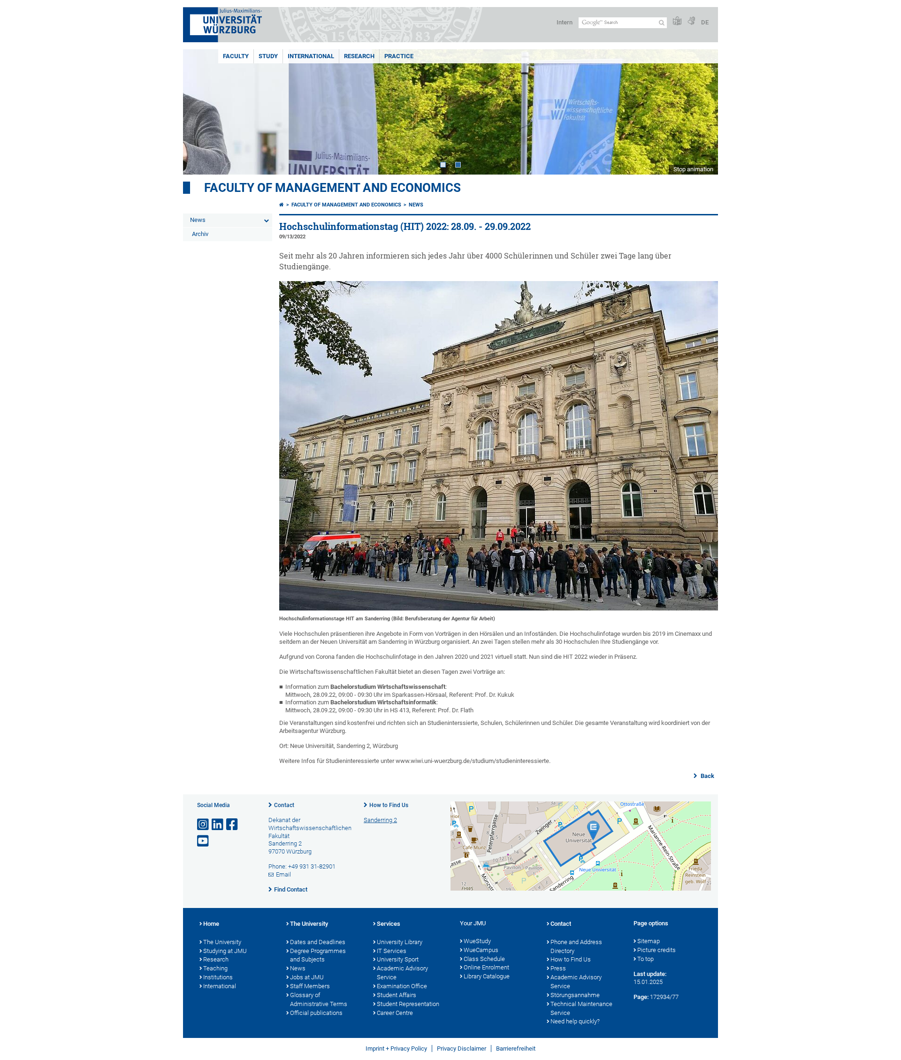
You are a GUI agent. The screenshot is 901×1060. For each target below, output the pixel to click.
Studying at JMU (225, 950)
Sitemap (648, 941)
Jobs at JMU (307, 977)
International (311, 56)
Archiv (200, 233)
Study (268, 56)
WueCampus (481, 949)
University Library (399, 942)
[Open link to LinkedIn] (218, 824)
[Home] (281, 205)
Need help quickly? (575, 1021)
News (198, 219)
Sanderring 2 (380, 820)
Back (706, 775)
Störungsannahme (575, 995)
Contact (284, 805)
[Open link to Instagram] (203, 824)
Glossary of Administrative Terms (318, 999)
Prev (199, 112)
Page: (641, 996)
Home (211, 923)
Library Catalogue (487, 976)
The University (222, 942)
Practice (398, 56)
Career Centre (395, 1012)
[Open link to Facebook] (232, 824)
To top (645, 958)
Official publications (316, 1012)
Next (701, 112)
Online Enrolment (486, 967)
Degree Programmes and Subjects (318, 955)
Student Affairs (396, 995)
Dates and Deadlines (317, 942)
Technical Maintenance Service (581, 1008)
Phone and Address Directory (576, 946)
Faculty (236, 56)
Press (558, 968)
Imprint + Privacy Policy (396, 1048)
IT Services (391, 950)
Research (359, 56)
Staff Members (310, 986)
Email (283, 874)
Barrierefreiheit (515, 1048)
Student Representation (408, 1003)
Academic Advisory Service (402, 973)
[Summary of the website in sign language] (691, 21)
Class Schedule (484, 958)
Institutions (218, 977)
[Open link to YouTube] (203, 841)
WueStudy (477, 941)
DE (705, 22)
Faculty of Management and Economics (332, 188)
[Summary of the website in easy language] (677, 21)
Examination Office (402, 986)
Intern (565, 22)
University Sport (398, 959)
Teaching (215, 968)
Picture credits (656, 949)
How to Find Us (388, 805)
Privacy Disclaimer (461, 1048)
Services (388, 923)
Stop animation (693, 169)
